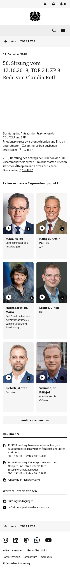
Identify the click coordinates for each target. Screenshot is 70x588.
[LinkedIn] (15, 540)
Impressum (46, 557)
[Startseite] (35, 16)
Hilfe (6, 550)
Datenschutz (30, 557)
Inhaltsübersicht (36, 550)
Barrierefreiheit (11, 557)
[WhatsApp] (37, 540)
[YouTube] (48, 540)
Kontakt (17, 550)
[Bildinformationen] (28, 229)
